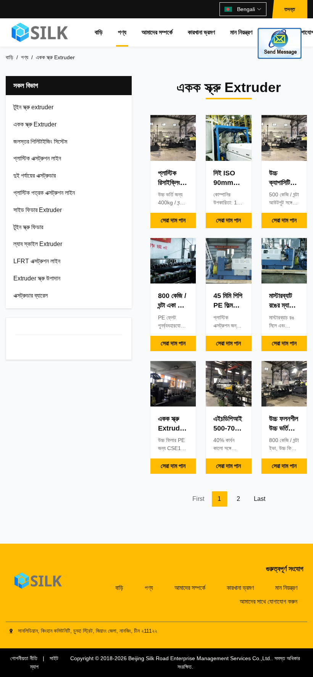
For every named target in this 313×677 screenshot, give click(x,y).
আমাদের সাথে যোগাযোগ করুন (268, 601)
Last (259, 499)
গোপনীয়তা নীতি (23, 658)
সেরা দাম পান (173, 220)
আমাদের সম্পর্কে (157, 32)
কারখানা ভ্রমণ (201, 32)
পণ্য (122, 32)
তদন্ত (289, 9)
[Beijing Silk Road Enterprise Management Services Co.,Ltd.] (41, 32)
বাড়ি (99, 32)
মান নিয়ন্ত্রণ (241, 32)
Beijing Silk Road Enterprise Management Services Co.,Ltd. (199, 658)
